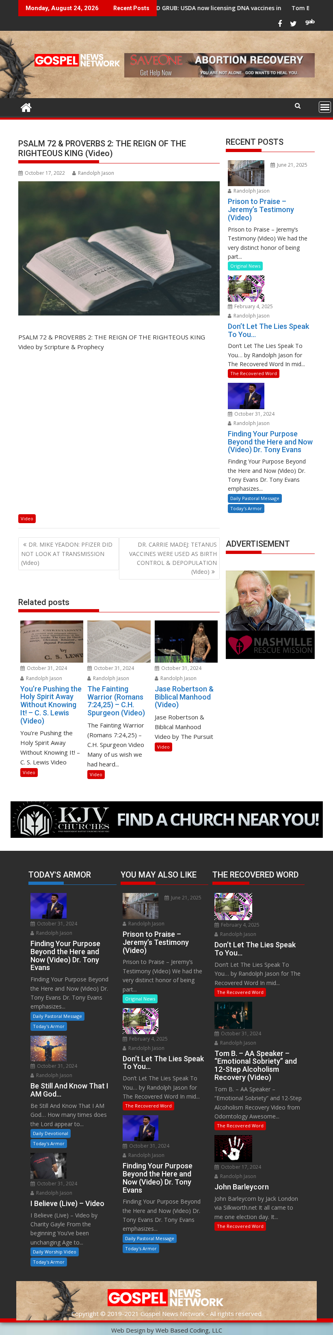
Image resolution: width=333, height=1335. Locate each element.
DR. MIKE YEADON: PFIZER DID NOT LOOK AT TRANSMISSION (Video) (66, 554)
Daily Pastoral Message (254, 498)
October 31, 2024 (46, 668)
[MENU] (325, 107)
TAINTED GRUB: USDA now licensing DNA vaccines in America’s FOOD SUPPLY (198, 8)
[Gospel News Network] (26, 106)
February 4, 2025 (253, 306)
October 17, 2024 (240, 1166)
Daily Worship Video (54, 1252)
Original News (245, 266)
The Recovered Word (253, 373)
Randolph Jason (96, 173)
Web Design (128, 1330)
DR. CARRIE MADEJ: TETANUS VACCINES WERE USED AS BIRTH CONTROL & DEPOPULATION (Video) (173, 558)
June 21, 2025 (291, 164)
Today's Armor (246, 508)
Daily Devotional (50, 1133)
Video (27, 518)
